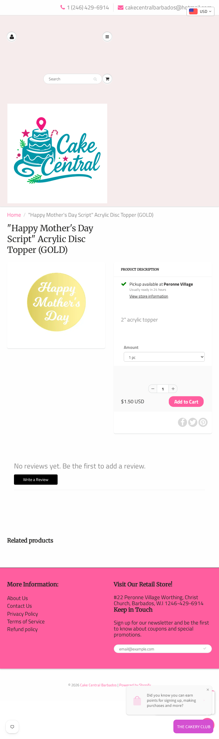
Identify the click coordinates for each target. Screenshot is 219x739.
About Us (17, 598)
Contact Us (19, 605)
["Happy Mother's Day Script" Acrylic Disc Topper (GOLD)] (56, 304)
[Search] (95, 79)
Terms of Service (26, 621)
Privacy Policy (22, 613)
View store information (148, 296)
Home (14, 214)
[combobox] (200, 11)
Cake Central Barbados (98, 685)
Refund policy (22, 629)
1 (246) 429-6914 (88, 7)
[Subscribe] (205, 648)
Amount (131, 347)
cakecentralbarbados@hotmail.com (168, 7)
